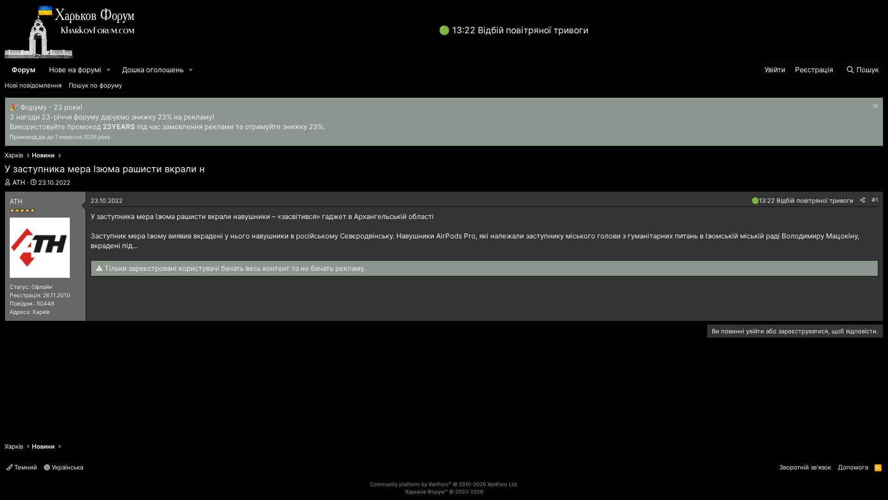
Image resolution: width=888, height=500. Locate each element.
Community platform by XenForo (444, 484)
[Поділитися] (863, 200)
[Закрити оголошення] (874, 107)
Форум (23, 69)
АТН (18, 182)
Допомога (853, 467)
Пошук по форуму (95, 85)
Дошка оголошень (153, 69)
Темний (24, 467)
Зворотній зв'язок (805, 467)
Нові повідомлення (33, 85)
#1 (875, 199)
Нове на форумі (75, 69)
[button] (108, 69)
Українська (66, 467)
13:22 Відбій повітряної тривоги (520, 30)
